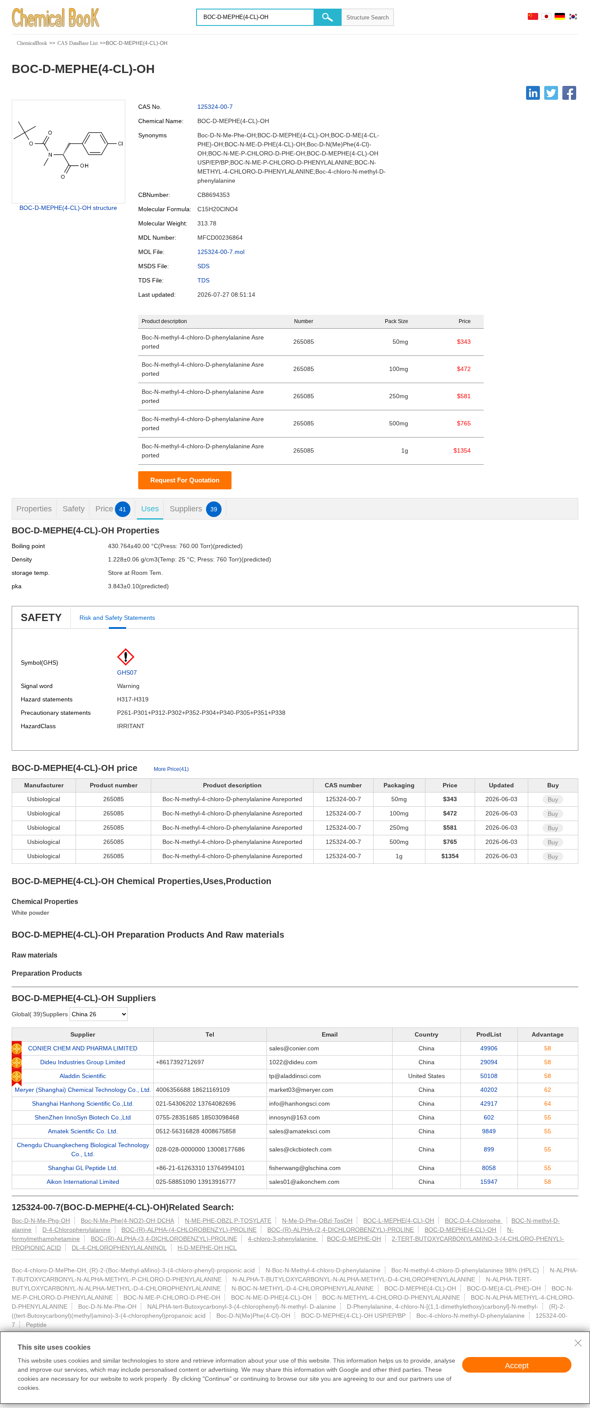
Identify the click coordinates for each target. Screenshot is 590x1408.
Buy (553, 799)
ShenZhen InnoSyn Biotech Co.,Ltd (83, 1117)
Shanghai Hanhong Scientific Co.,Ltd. (83, 1103)
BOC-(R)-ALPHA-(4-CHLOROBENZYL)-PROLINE (189, 1229)
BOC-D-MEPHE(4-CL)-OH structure (68, 207)
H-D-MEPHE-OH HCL (207, 1247)
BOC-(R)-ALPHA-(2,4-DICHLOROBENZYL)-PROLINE (340, 1229)
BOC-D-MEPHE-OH (354, 1238)
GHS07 (127, 672)
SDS (203, 266)
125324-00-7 (215, 106)
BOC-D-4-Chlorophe (473, 1220)
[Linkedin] (533, 93)
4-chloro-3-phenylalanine (283, 1238)
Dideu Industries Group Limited (82, 1062)
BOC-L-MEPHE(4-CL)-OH (398, 1220)
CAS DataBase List (77, 43)
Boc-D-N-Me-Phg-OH (41, 1220)
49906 (489, 1048)
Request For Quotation (184, 480)
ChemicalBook (32, 43)
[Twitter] (551, 93)
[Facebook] (569, 93)
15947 (489, 1181)
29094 (489, 1062)
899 (489, 1149)
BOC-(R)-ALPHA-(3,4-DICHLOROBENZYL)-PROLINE (164, 1238)
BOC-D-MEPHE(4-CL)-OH (460, 1229)
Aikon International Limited (83, 1181)
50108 (489, 1075)
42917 (489, 1103)
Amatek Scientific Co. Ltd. (83, 1131)
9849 (489, 1131)
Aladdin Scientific (83, 1075)
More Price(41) (171, 769)
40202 (489, 1089)
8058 (489, 1167)
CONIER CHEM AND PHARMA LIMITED (82, 1048)
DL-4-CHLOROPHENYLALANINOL (119, 1247)
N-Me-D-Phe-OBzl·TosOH (317, 1220)
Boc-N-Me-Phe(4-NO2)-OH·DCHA (127, 1220)
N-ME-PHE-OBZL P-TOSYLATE (228, 1220)
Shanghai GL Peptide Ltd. (83, 1167)
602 (489, 1117)
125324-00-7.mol (220, 251)
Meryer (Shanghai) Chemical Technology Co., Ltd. (83, 1089)
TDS (203, 280)
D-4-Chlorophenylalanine (76, 1229)
